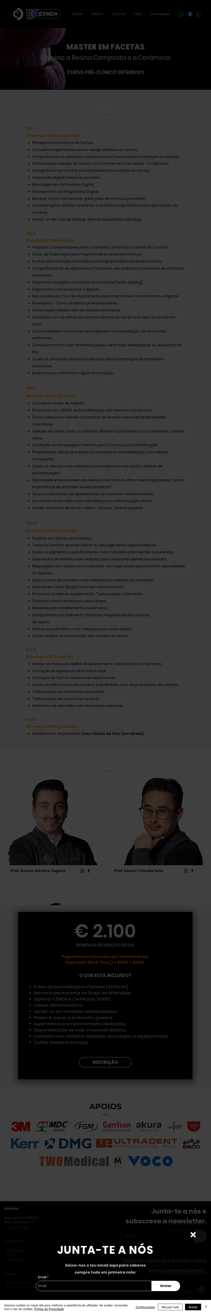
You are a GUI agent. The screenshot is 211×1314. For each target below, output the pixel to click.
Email (42, 1277)
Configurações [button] (145, 1307)
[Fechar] (206, 1307)
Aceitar (193, 1307)
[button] (193, 1235)
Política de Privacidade (49, 1309)
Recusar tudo (170, 1307)
